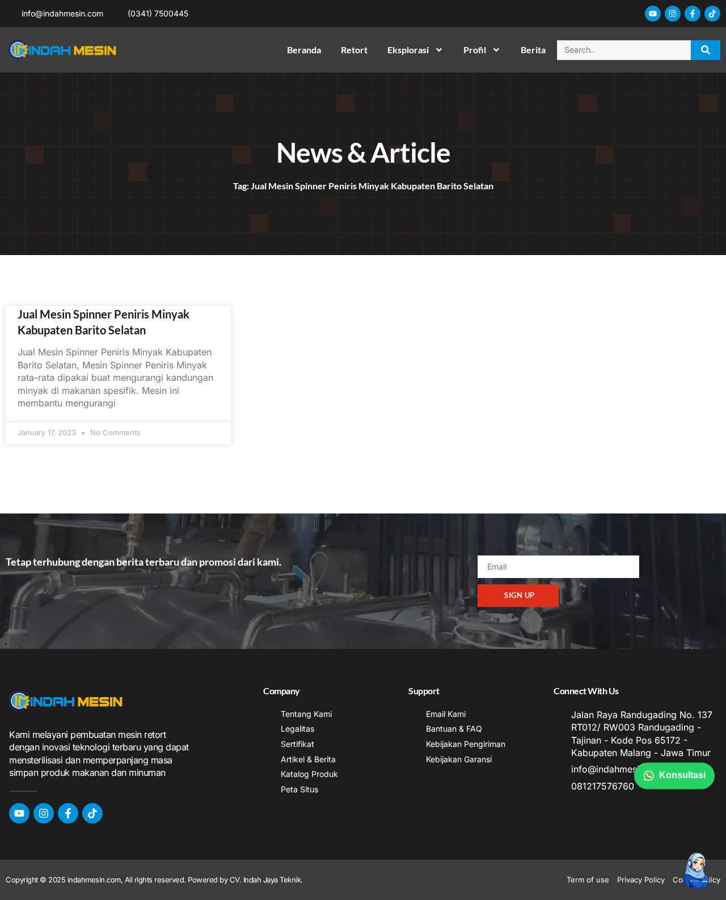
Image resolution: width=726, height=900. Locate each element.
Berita (533, 49)
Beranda (304, 49)
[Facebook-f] (692, 14)
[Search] (706, 50)
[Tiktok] (712, 14)
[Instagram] (673, 14)
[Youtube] (653, 14)
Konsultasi (682, 775)
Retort (354, 49)
